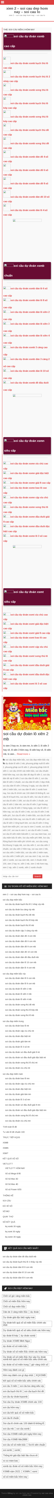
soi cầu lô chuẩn (11, 1418)
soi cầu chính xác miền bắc (22, 771)
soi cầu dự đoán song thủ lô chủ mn (21, 1115)
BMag (10, 1493)
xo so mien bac (10, 1461)
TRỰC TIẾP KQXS (11, 1137)
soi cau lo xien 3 (19, 830)
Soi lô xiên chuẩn (36, 1445)
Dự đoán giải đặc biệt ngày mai (18, 1317)
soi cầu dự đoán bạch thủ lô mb (19, 925)
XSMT (5, 1153)
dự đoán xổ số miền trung (16, 1364)
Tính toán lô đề (10, 1127)
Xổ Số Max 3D (11, 1179)
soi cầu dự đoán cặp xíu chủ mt (19, 1031)
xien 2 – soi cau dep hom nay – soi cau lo (27, 10)
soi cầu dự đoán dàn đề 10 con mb (21, 952)
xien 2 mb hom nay (39, 864)
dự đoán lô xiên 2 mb (15, 763)
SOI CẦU (7, 1201)
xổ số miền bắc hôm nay (15, 1477)
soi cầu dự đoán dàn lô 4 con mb (20, 968)
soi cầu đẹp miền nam (13, 1074)
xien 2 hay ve (13, 864)
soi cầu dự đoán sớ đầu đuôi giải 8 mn (22, 1105)
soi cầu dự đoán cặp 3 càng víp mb (21, 930)
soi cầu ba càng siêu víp (32, 1386)
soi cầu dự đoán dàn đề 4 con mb (20, 936)
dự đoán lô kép (10, 1335)
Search (37, 876)
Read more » (23, 754)
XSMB (5, 1142)
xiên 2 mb (25, 864)
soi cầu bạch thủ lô (12, 1391)
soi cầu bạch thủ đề (34, 1391)
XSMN (5, 1148)
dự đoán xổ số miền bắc (15, 1346)
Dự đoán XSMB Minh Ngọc (16, 1341)
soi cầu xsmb (23, 1428)
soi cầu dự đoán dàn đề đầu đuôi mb (22, 957)
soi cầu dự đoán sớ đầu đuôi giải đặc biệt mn (25, 1110)
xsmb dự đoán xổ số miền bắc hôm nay (22, 1466)
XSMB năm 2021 (11, 1471)
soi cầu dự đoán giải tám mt (17, 1041)
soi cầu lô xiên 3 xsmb (38, 830)
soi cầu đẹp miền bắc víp (37, 760)
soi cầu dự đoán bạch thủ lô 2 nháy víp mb (24, 904)
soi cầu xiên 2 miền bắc (13, 852)
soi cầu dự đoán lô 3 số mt (17, 1047)
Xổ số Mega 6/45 (13, 1173)
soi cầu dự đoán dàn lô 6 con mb (20, 978)
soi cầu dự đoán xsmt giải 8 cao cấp (30, 633)
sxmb (17, 1450)
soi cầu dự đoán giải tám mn (18, 1094)
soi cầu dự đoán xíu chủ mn (18, 1121)
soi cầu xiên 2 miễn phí (13, 856)
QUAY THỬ (8, 1216)
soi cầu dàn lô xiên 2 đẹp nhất (35, 782)
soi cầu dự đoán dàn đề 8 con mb (20, 946)
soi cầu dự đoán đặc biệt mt (18, 1036)
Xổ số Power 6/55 (13, 1189)
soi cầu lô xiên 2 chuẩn (33, 800)
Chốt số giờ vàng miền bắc (16, 1296)
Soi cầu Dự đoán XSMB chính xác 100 (22, 1402)
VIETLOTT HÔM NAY (15, 1168)
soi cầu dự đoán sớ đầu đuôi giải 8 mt (22, 1052)
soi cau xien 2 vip (33, 856)
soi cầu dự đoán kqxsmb (15, 1396)
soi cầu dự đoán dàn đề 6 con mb (20, 941)
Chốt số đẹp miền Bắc (14, 1306)
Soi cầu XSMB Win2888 (15, 1439)
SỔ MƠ (6, 1211)
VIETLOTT (8, 1164)
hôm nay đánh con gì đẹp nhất (18, 1375)
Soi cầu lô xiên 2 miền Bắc (24, 815)
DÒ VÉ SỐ (7, 1206)
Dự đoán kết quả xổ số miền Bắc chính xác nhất (24, 1323)
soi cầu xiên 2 (29, 845)
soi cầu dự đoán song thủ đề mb (20, 1004)
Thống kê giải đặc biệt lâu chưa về (20, 1455)
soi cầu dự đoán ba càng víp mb (20, 909)
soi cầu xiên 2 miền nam (36, 852)
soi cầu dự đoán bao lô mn (17, 1078)
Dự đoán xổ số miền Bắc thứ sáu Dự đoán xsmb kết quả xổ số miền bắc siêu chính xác (25, 1358)
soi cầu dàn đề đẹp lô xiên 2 (29, 774)
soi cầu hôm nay (11, 1407)
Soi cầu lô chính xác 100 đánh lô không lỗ (26, 793)
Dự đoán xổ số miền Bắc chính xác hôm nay (25, 1351)
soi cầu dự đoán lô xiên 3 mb (18, 994)
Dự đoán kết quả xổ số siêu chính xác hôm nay (26, 1330)
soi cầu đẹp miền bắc (15, 760)
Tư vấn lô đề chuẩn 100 (14, 1132)
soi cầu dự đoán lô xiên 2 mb (18, 989)
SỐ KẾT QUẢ (9, 1222)
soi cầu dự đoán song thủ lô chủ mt (21, 1062)
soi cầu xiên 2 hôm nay (20, 849)
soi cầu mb (8, 1428)
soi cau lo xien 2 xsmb (31, 826)
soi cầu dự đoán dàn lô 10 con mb (20, 962)
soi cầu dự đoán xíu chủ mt (17, 1068)
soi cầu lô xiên (26, 797)
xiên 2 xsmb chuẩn (33, 867)
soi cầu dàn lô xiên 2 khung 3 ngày (19, 786)
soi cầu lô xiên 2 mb (21, 812)
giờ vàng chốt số (39, 1364)
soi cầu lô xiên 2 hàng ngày (19, 808)
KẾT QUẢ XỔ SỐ (11, 1158)
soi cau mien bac (39, 834)
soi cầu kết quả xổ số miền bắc (18, 1413)
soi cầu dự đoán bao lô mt (17, 1026)
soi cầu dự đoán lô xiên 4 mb (18, 999)
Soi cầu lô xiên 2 (42, 797)
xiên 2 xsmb (18, 867)
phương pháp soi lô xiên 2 (17, 767)
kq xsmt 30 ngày (12, 1231)
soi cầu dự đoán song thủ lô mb (19, 1015)
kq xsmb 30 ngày (13, 1226)
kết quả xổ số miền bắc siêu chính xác (22, 1380)
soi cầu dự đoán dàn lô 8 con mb (20, 983)
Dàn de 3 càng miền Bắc (15, 1312)
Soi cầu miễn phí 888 (32, 838)
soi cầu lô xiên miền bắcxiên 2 (16, 834)
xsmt (34, 1471)
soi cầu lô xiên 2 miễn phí (34, 819)
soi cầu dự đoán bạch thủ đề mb (20, 915)
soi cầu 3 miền (10, 1386)
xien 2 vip (7, 867)
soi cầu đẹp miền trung (13, 1021)
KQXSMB (41, 1375)
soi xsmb (7, 1450)
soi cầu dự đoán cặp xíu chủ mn (20, 1084)
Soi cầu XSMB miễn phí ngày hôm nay (22, 1434)
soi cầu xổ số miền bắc (14, 1445)
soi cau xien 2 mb (40, 849)
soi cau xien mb (22, 860)
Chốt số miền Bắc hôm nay (16, 1301)
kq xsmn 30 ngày (13, 1237)
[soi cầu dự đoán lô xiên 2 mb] (27, 714)
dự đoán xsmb (28, 1335)
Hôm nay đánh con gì (13, 1370)
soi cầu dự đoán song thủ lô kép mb (21, 1010)
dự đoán (34, 1312)
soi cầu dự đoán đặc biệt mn (18, 1089)
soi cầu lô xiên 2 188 (12, 800)
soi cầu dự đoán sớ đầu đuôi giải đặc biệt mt (25, 1057)
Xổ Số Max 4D (11, 1184)
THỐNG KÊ (8, 1195)
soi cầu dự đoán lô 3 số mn (17, 1099)
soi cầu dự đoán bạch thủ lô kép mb (21, 920)
